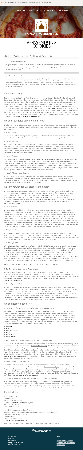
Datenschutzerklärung (54, 108)
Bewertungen (35, 10)
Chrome (9, 326)
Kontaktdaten (50, 10)
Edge (8, 333)
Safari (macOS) (11, 337)
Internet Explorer (12, 330)
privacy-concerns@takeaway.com (28, 116)
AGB (58, 439)
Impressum (63, 10)
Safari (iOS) (10, 335)
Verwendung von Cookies (66, 443)
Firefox (8, 328)
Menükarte (22, 10)
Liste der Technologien (43, 199)
